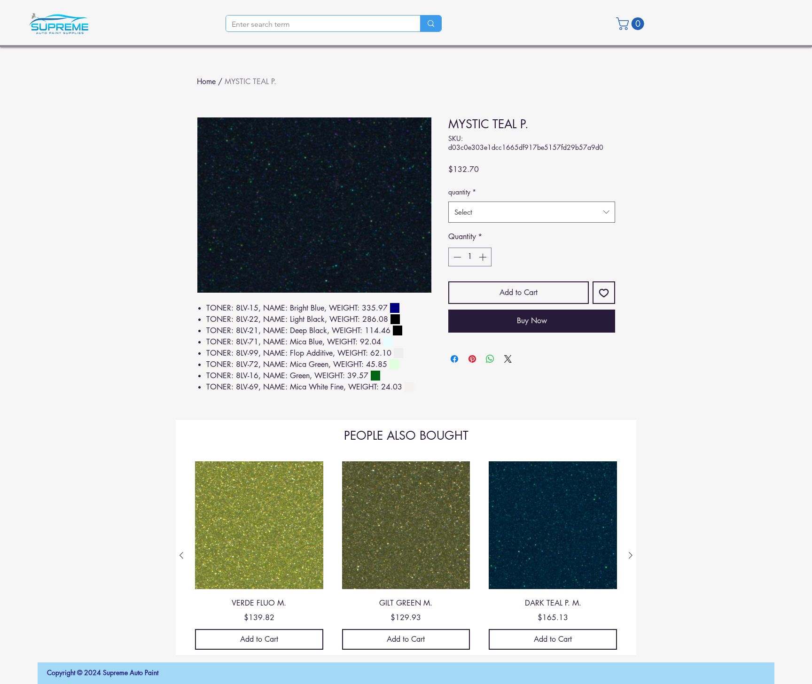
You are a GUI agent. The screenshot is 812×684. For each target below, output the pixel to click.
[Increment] (483, 257)
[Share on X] (508, 359)
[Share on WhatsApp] (490, 359)
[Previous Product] (181, 555)
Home (206, 81)
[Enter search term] (430, 23)
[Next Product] (630, 555)
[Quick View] (259, 525)
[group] (406, 555)
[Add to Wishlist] (604, 292)
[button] (631, 23)
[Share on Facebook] (454, 359)
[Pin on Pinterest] (472, 359)
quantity (462, 191)
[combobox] (531, 212)
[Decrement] (456, 257)
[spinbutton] (470, 257)
